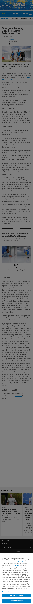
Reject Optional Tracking (16, 595)
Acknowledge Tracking (16, 600)
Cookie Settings (6, 591)
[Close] (31, 556)
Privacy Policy (15, 565)
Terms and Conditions (19, 561)
